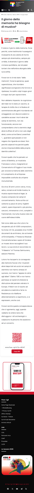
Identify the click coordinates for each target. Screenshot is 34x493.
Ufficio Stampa (5, 413)
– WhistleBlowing (6, 408)
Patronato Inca (5, 435)
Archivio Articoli (6, 422)
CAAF (3, 438)
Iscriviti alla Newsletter (8, 419)
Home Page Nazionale (8, 405)
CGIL (2, 432)
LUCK (3, 444)
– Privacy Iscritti (6, 411)
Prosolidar (4, 441)
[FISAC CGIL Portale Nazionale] (17, 4)
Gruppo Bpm (24, 14)
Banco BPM (16, 14)
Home (4, 14)
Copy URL (17, 351)
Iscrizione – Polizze (7, 416)
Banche (9, 14)
